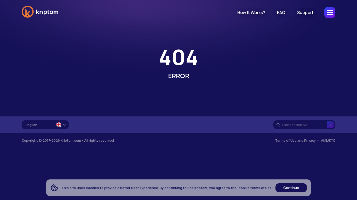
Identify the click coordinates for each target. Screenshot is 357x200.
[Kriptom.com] (40, 17)
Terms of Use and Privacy (295, 140)
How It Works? (251, 12)
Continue (291, 187)
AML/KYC (328, 140)
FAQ (281, 12)
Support (305, 12)
